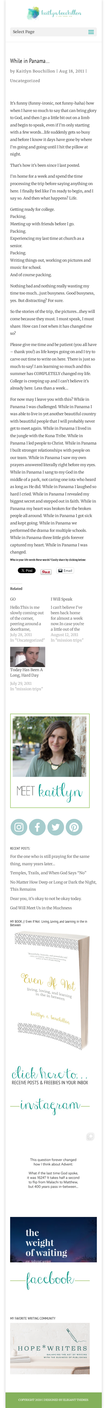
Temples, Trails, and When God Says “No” (48, 872)
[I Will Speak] (71, 619)
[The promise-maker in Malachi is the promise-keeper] (53, 1173)
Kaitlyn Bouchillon (35, 71)
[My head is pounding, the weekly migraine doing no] (53, 1260)
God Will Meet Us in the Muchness (41, 907)
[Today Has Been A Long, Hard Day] (27, 657)
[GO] (30, 619)
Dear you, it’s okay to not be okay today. (46, 898)
